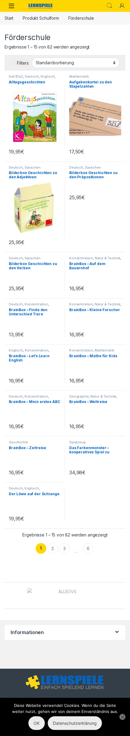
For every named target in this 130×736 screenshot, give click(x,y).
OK (37, 723)
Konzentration (81, 258)
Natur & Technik (107, 258)
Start (9, 18)
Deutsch (32, 76)
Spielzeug (77, 442)
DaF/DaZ (16, 76)
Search (109, 5)
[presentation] (123, 596)
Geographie (79, 396)
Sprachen (32, 167)
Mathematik (79, 76)
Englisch (48, 76)
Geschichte (18, 442)
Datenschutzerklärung (75, 723)
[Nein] (122, 717)
